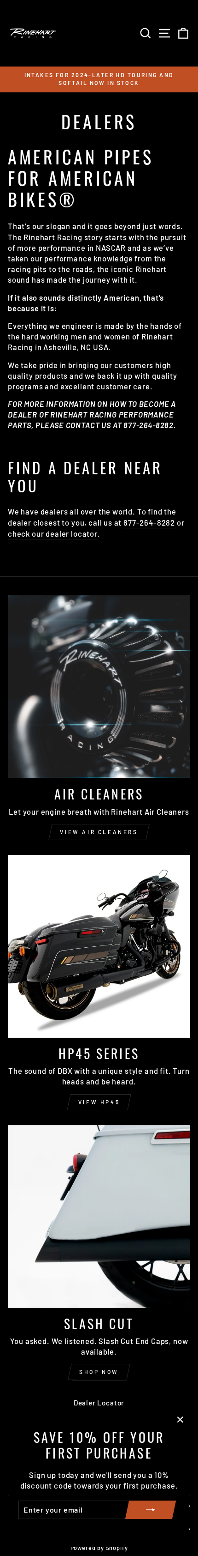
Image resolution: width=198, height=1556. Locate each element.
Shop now (99, 1371)
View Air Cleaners (99, 832)
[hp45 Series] (99, 946)
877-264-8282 (149, 522)
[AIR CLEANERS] (99, 686)
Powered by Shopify (99, 1547)
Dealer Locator (99, 1403)
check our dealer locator (53, 533)
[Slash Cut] (99, 1216)
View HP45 (99, 1102)
